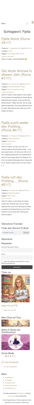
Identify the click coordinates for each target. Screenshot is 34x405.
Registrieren (9, 377)
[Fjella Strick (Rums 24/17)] (17, 35)
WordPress (21, 393)
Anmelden (8, 380)
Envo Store (11, 396)
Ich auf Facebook (10, 362)
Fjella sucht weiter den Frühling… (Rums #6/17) (15, 126)
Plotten (22, 87)
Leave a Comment (7, 56)
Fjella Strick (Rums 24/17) (15, 40)
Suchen (26, 232)
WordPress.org (10, 388)
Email (3, 254)
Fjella (17, 54)
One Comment (6, 144)
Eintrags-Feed (10, 383)
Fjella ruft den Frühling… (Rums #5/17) (14, 181)
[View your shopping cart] (30, 24)
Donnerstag (11, 54)
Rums (10, 51)
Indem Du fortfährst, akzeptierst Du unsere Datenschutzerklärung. (15, 262)
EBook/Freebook (14, 87)
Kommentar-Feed (11, 385)
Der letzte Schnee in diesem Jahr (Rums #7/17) (16, 74)
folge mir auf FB (9, 305)
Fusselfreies (15, 89)
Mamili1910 (28, 48)
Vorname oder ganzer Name (9, 247)
